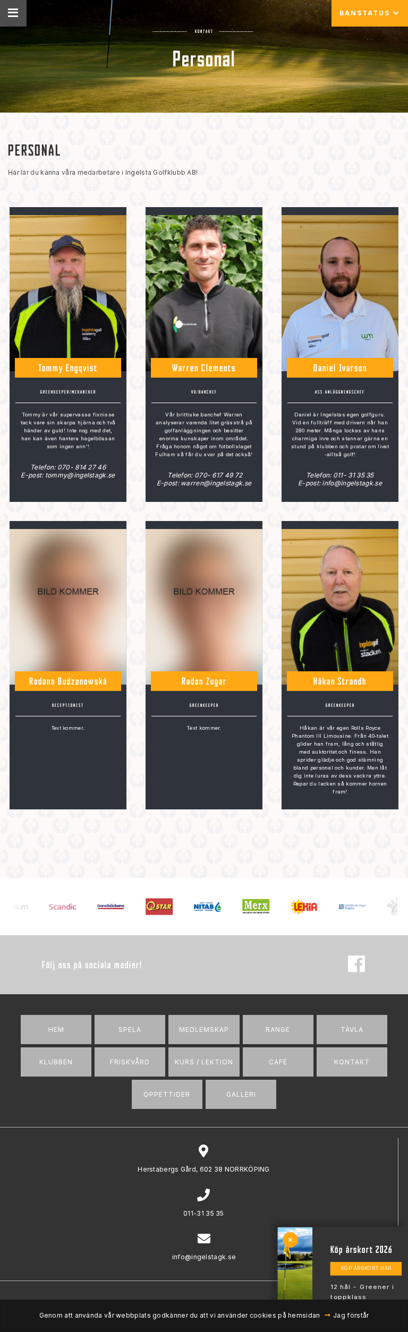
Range (278, 1030)
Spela (129, 1030)
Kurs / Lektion (204, 1062)
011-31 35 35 (203, 1213)
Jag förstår (351, 1315)
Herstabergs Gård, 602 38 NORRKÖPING (204, 1169)
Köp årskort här (366, 1268)
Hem (56, 1030)
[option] (46, 906)
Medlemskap (204, 1030)
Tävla (352, 1030)
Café (278, 1062)
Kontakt (352, 1062)
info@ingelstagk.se (204, 1257)
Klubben (56, 1062)
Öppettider (166, 1094)
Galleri (241, 1094)
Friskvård (130, 1062)
